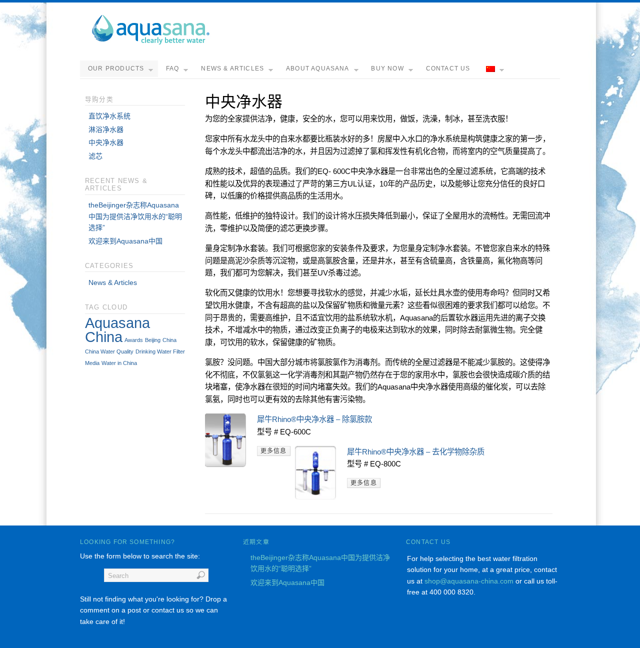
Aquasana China (117, 329)
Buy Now (387, 68)
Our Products (116, 68)
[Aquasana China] (150, 42)
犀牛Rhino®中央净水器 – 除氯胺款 (314, 419)
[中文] (493, 69)
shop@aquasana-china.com (469, 581)
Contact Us (448, 68)
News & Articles (232, 68)
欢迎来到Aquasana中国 (125, 241)
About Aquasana (318, 68)
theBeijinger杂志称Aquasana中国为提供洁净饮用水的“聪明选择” (135, 216)
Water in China (119, 363)
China (169, 340)
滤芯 (95, 156)
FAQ (173, 68)
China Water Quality (109, 351)
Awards (133, 340)
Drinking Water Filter (160, 351)
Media (92, 363)
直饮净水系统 (109, 116)
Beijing (152, 340)
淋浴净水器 (106, 130)
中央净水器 (106, 142)
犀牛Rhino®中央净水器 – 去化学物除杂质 (415, 452)
